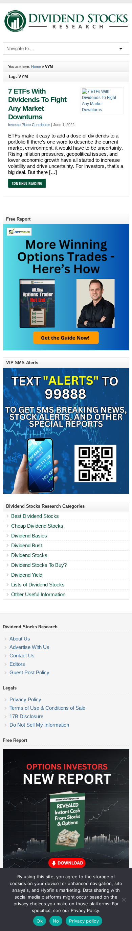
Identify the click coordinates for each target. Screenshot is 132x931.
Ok (40, 921)
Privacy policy (84, 921)
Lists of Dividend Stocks (38, 584)
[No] (123, 899)
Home (36, 67)
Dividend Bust (26, 545)
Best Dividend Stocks (35, 516)
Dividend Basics (29, 535)
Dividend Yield (26, 575)
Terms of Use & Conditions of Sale (47, 708)
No (56, 921)
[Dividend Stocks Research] (66, 30)
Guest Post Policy (29, 672)
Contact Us (22, 655)
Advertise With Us (29, 647)
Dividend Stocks (29, 555)
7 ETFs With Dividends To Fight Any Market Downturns (37, 104)
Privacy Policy (25, 699)
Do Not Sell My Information (39, 725)
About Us (19, 638)
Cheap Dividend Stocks (37, 526)
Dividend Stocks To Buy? (39, 565)
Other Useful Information (38, 594)
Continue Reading (27, 183)
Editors (17, 664)
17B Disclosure (26, 716)
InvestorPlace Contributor (29, 125)
